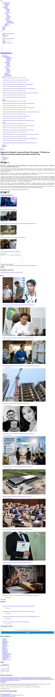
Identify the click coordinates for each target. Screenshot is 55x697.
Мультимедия (7, 3)
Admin (4, 156)
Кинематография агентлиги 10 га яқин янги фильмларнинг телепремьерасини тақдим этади (12, 237)
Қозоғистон (11, 680)
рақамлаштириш (12, 679)
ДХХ (20, 677)
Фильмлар (9, 16)
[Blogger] (7, 162)
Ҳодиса (4, 144)
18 (2, 670)
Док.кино (8, 18)
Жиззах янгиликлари (6, 653)
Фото (8, 14)
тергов (37, 679)
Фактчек (6, 4)
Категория (7, 8)
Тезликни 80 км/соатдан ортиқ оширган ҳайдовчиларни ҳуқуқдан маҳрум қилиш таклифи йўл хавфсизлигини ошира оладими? (20, 138)
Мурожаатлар (5, 641)
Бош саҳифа (5, 55)
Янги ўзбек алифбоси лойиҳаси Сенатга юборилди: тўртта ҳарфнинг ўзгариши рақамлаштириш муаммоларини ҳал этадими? (20, 142)
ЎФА (1, 677)
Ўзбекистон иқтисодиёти (11, 677)
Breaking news (5, 7)
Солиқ (9, 678)
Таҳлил (4, 27)
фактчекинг (40, 679)
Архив (4, 640)
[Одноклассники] (2, 162)
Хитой (21, 678)
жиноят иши (38, 678)
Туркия (15, 678)
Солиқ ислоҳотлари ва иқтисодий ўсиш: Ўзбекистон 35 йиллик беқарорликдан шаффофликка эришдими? (17, 562)
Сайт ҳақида (7, 696)
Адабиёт (4, 638)
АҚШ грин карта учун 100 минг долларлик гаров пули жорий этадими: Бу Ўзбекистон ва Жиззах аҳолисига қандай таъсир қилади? (21, 92)
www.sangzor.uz (27, 686)
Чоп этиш (4, 159)
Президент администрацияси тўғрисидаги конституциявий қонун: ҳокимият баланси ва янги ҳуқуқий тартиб (17, 529)
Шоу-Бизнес (7, 24)
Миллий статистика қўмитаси (35, 677)
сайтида (14, 189)
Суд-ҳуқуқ (4, 651)
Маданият (2, 149)
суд (19, 679)
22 (7, 670)
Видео (8, 15)
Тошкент (12, 678)
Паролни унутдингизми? (7, 42)
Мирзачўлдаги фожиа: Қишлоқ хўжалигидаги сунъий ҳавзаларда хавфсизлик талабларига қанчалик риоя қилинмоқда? (19, 88)
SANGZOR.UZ (6, 53)
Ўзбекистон (5, 677)
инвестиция (42, 678)
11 (2, 669)
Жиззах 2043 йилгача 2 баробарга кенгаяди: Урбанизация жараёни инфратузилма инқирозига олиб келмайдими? (18, 84)
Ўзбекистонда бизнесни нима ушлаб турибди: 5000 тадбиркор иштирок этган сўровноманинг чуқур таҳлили (17, 466)
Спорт (4, 26)
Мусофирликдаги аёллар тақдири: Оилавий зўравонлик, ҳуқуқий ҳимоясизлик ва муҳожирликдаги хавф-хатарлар (18, 120)
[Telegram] (8, 162)
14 (6, 669)
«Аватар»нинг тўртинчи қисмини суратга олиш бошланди (8, 209)
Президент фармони (44, 677)
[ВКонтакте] (1, 162)
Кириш (5, 36)
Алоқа (4, 34)
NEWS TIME (5, 649)
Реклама (11, 696)
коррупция (2, 679)
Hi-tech (6, 25)
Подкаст (4, 658)
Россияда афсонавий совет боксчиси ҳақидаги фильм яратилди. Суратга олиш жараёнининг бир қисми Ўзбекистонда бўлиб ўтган (18, 223)
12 (3, 669)
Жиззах (4, 28)
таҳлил (34, 679)
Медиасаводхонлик (6, 2)
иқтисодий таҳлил (48, 678)
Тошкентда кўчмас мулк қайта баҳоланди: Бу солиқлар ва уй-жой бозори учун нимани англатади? (16, 403)
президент (6, 679)
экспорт (1, 680)
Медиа (6, 13)
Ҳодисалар (5, 657)
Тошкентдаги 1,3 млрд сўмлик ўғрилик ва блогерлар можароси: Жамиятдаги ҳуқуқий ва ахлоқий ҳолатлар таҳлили (18, 103)
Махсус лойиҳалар (6, 56)
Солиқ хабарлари (8, 74)
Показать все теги (3, 681)
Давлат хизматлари (10, 22)
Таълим (8, 9)
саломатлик (17, 679)
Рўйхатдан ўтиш (6, 35)
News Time (7, 5)
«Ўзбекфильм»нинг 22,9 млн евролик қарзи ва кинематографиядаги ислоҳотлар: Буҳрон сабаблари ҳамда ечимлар (18, 107)
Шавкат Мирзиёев (26, 678)
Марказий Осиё (27, 677)
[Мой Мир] (4, 162)
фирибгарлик (45, 679)
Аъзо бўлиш (27, 632)
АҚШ (17, 677)
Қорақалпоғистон (16, 680)
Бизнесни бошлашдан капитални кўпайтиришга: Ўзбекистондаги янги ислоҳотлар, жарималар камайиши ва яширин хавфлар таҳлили (21, 111)
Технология (5, 655)
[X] (5, 162)
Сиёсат (4, 29)
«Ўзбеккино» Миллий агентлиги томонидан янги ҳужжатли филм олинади (10, 251)
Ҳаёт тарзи (9, 12)
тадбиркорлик (30, 679)
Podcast (6, 6)
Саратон (6, 678)
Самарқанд (2, 678)
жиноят (34, 678)
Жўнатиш (2, 266)
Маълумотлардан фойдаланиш (8, 33)
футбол (49, 679)
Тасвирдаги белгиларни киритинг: (6, 264)
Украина (18, 678)
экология (52, 679)
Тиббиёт (8, 10)
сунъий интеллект (24, 679)
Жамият (6, 23)
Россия (50, 677)
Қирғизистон (6, 680)
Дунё (8, 11)
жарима (31, 678)
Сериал (8, 17)
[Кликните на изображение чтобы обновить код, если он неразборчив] (23, 265)
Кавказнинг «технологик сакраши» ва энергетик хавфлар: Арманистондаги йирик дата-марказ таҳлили (17, 496)
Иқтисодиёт (7, 73)
